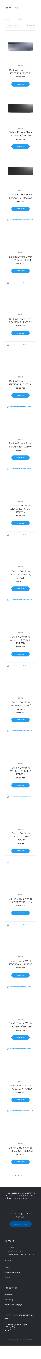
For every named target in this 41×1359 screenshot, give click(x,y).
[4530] (20, 108)
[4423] (20, 295)
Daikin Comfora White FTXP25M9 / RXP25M (20, 574)
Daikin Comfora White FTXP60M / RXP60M (20, 771)
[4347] (20, 482)
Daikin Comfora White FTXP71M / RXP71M (20, 836)
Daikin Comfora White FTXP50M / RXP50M (20, 705)
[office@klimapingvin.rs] (6, 1251)
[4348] (20, 547)
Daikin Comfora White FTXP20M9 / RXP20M (20, 509)
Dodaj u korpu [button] (20, 84)
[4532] (20, 937)
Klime (20, 66)
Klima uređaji (9, 1300)
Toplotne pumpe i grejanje (13, 1305)
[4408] (20, 744)
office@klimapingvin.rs (16, 1251)
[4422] (20, 233)
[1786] (20, 420)
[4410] (20, 809)
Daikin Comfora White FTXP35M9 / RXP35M (20, 640)
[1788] (20, 999)
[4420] (20, 1124)
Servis (7, 1267)
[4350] (20, 613)
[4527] (20, 1062)
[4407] (20, 678)
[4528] (20, 46)
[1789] (20, 875)
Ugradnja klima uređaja (12, 1272)
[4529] (20, 357)
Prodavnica (8, 1295)
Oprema (7, 1277)
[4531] (20, 171)
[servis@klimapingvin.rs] (6, 1324)
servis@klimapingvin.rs (18, 1324)
